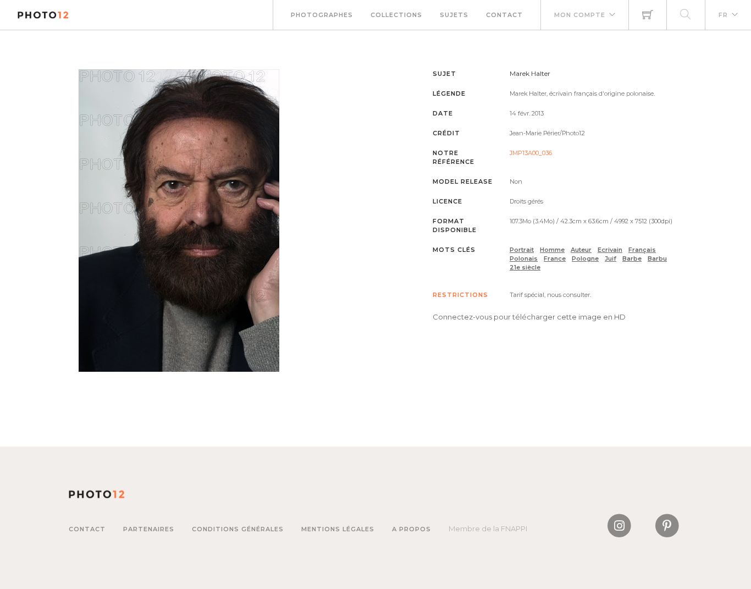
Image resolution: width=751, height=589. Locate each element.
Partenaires (148, 529)
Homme (552, 250)
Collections (396, 15)
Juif (610, 258)
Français (642, 250)
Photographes (322, 15)
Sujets (454, 15)
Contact (504, 15)
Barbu (657, 258)
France (555, 258)
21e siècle (525, 267)
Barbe (632, 258)
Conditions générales (238, 529)
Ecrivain (610, 250)
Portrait (522, 250)
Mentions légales (337, 529)
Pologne (585, 258)
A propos (411, 529)
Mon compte (579, 15)
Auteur (581, 250)
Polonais (524, 258)
